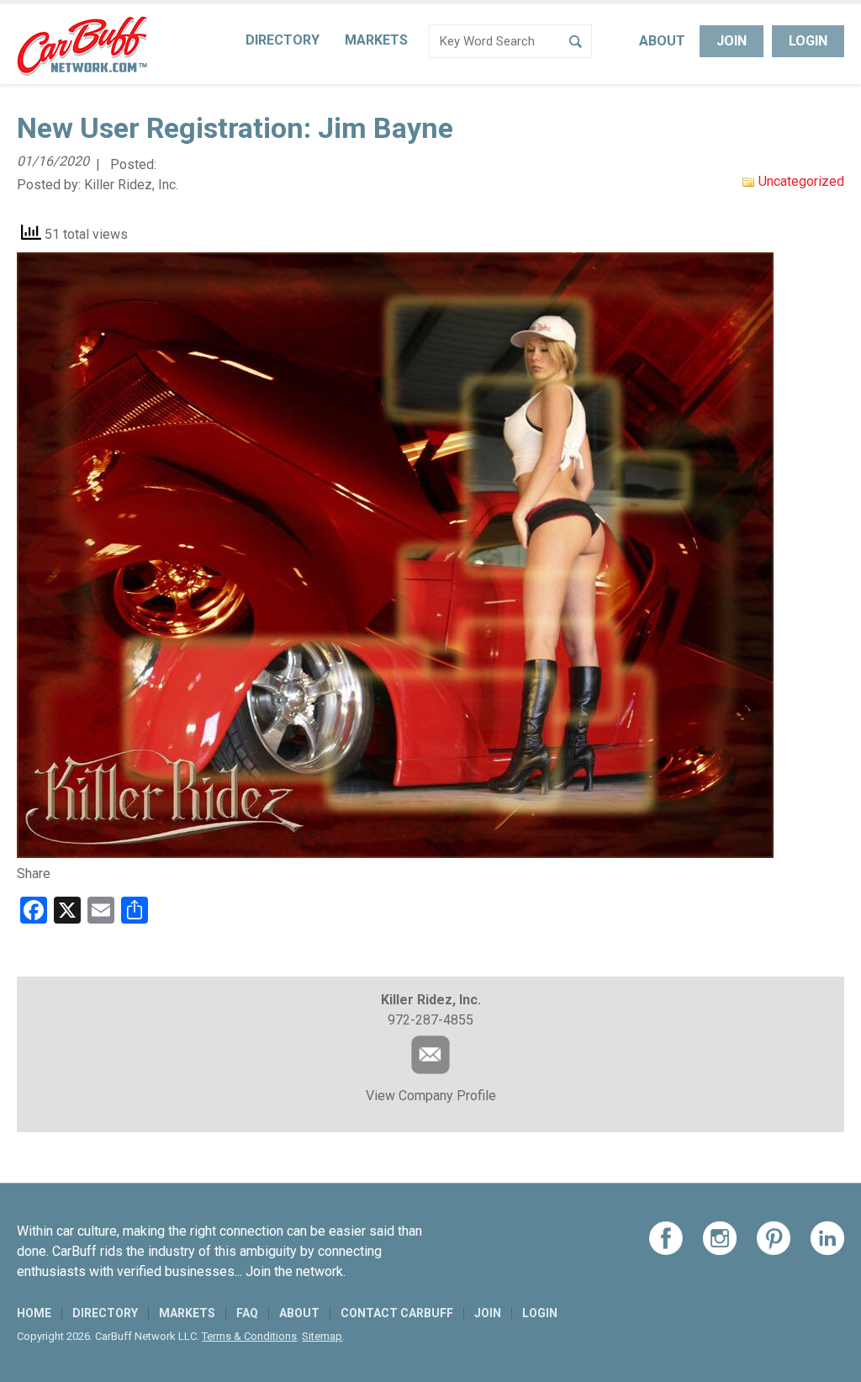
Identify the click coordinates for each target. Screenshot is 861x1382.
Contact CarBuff (397, 1313)
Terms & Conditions (249, 1336)
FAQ (247, 1313)
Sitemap (322, 1336)
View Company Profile (431, 1096)
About (662, 41)
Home (34, 1313)
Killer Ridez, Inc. (131, 185)
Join (731, 41)
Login (808, 41)
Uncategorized (801, 181)
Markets (376, 40)
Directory (283, 40)
